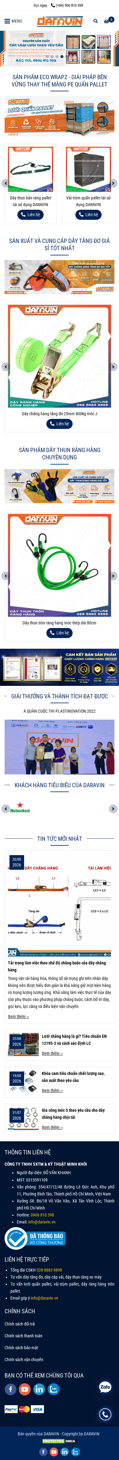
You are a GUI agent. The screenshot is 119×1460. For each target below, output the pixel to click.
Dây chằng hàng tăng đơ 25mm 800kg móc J (59, 413)
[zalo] (54, 1389)
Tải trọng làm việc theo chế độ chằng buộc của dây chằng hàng (57, 966)
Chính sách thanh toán (23, 1336)
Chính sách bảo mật (21, 1347)
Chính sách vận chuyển (24, 1359)
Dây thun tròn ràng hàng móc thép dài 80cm (59, 623)
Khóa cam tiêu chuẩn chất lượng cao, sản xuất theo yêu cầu (73, 1077)
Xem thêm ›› (18, 1016)
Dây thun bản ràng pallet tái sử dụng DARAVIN (30, 201)
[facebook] (10, 1389)
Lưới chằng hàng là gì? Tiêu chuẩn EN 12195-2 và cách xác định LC (74, 1040)
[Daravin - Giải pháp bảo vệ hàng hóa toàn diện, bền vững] (59, 21)
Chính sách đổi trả (20, 1324)
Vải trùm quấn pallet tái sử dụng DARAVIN (88, 201)
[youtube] (25, 1389)
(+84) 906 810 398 (69, 5)
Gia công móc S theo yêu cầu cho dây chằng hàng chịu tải (73, 1114)
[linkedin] (39, 1389)
